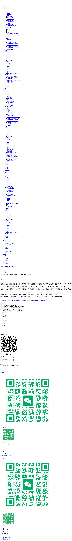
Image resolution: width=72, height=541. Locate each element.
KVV (8, 52)
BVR (8, 11)
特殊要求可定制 (10, 16)
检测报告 (4, 89)
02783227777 (5, 531)
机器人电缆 (7, 50)
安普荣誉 (7, 170)
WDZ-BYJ (9, 14)
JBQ (8, 35)
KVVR (8, 134)
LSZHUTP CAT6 (10, 149)
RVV (8, 30)
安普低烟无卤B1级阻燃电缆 (12, 33)
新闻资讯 (4, 84)
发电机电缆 (9, 82)
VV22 (8, 69)
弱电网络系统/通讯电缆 (9, 17)
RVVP (8, 31)
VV (8, 68)
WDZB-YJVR (9, 151)
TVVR (8, 29)
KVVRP (8, 59)
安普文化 (7, 168)
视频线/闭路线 (10, 24)
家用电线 (7, 7)
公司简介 (7, 167)
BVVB (8, 12)
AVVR (8, 9)
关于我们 (4, 166)
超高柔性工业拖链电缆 (11, 42)
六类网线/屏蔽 (10, 20)
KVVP (8, 54)
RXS (8, 15)
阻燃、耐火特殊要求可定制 (12, 73)
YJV (8, 62)
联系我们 (4, 171)
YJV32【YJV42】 (10, 65)
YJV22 (8, 63)
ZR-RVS (8, 13)
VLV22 (8, 71)
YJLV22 (8, 67)
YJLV (8, 66)
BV (7, 10)
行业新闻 (7, 85)
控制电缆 (7, 51)
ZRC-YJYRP (9, 150)
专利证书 (7, 252)
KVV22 (8, 53)
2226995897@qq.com (7, 537)
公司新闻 (7, 237)
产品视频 (4, 88)
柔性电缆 (9, 39)
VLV (8, 70)
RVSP (8, 32)
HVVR (8, 28)
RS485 (8, 34)
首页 (3, 5)
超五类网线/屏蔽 (10, 19)
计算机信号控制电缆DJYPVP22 (13, 47)
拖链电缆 (7, 38)
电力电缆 (7, 61)
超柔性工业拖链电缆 (11, 41)
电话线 (8, 23)
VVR (8, 72)
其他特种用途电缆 (8, 74)
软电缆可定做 (10, 49)
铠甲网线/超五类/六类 (11, 25)
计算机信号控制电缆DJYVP (12, 45)
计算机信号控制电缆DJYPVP (13, 46)
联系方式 (7, 172)
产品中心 (4, 6)
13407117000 (5, 529)
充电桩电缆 (9, 113)
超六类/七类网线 (10, 21)
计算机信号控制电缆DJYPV (12, 43)
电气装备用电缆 (8, 27)
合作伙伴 (4, 163)
